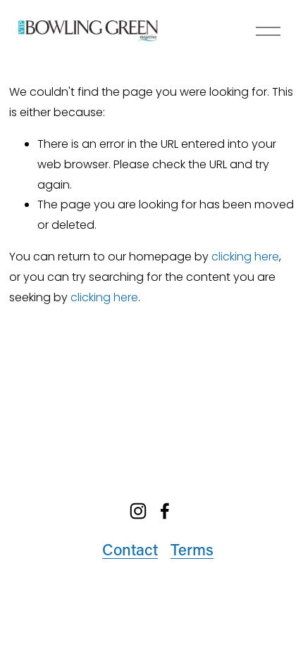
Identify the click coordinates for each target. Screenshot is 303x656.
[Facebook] (164, 511)
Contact (130, 549)
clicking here (245, 256)
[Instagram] (138, 511)
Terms (192, 549)
